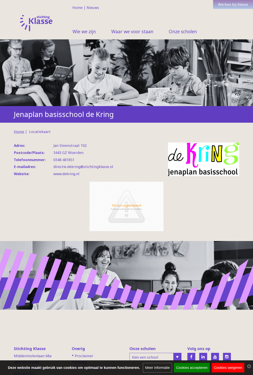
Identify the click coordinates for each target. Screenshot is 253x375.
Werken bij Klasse (233, 4)
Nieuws (93, 7)
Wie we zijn (84, 31)
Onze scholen (183, 31)
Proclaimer (84, 355)
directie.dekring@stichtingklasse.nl (83, 166)
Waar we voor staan (132, 31)
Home (77, 7)
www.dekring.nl (66, 173)
